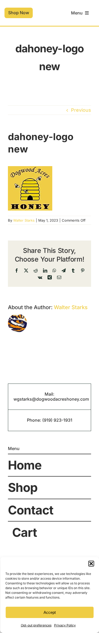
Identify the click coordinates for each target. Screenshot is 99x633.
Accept (50, 612)
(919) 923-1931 (57, 420)
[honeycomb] (49, 8)
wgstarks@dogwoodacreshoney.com (51, 399)
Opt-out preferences (36, 625)
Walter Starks (24, 220)
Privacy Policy (65, 625)
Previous (81, 110)
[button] (91, 563)
